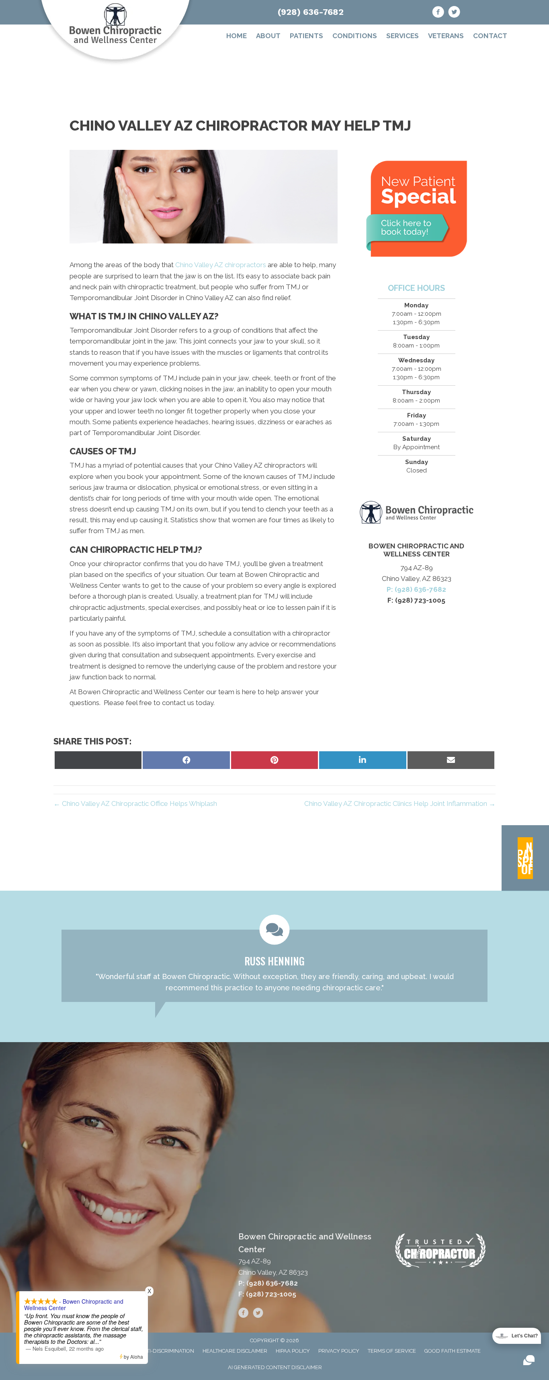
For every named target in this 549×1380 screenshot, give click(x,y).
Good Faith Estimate (452, 1351)
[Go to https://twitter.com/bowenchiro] (454, 13)
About (268, 36)
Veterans (446, 36)
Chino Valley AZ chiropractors (220, 265)
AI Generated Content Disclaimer (275, 1367)
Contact (490, 36)
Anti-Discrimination (166, 1351)
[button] (525, 858)
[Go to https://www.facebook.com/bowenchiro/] (438, 13)
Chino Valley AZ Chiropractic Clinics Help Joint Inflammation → (400, 803)
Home (236, 36)
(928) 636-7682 (311, 12)
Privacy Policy (338, 1351)
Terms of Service (392, 1351)
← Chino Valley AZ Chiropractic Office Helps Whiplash (135, 803)
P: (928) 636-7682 (416, 589)
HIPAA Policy (293, 1351)
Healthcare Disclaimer (235, 1351)
